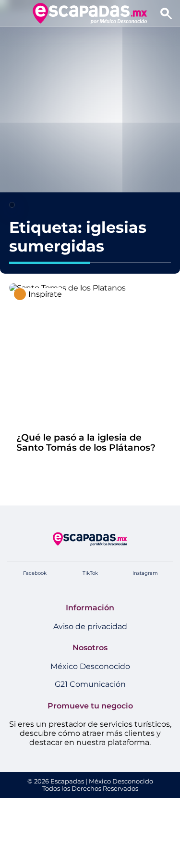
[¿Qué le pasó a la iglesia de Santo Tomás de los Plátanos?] (67, 287)
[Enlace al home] (90, 13)
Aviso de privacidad (90, 626)
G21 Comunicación (90, 684)
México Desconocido (90, 666)
